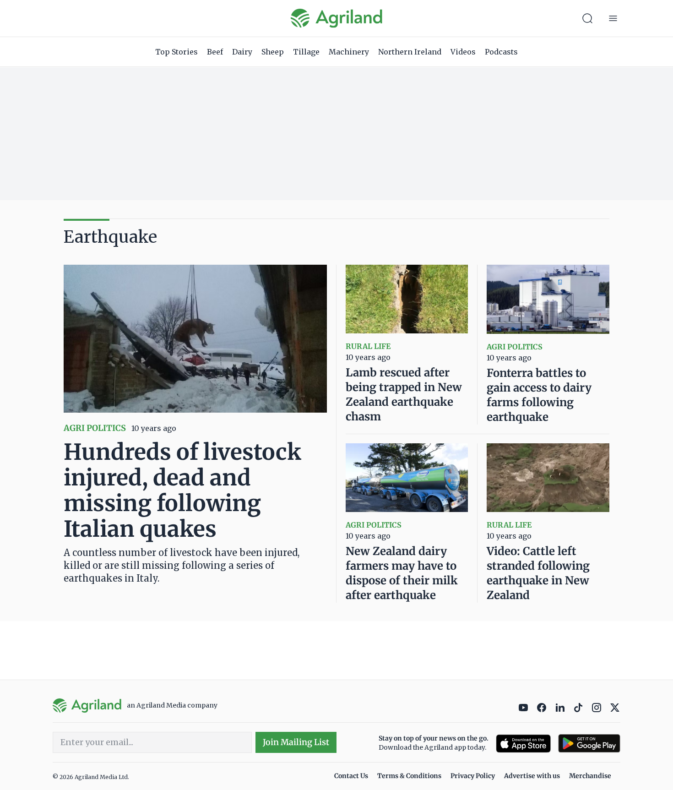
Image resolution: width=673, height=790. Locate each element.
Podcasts (501, 51)
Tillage (306, 51)
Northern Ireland (409, 51)
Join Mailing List (296, 742)
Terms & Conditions (409, 776)
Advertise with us (532, 776)
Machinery (349, 51)
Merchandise (590, 776)
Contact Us (351, 776)
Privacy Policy (472, 776)
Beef (215, 51)
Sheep (272, 51)
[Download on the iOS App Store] (523, 743)
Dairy (242, 51)
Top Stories (176, 51)
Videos (463, 51)
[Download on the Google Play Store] (589, 743)
